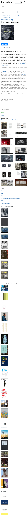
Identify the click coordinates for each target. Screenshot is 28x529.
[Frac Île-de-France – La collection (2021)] (5, 296)
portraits (24, 74)
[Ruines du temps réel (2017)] (5, 221)
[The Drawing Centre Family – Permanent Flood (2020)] (5, 306)
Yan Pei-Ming (7, 20)
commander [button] (5, 44)
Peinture (3, 200)
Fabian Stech (4, 65)
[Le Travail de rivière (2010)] (5, 361)
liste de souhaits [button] (6, 47)
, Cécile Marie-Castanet (8, 119)
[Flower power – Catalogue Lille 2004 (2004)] (5, 462)
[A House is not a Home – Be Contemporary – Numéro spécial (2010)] (5, 372)
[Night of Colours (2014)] (5, 229)
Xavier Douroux (21, 63)
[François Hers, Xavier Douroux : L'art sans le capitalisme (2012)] (5, 511)
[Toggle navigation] (3, 6)
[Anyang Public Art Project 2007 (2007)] (5, 403)
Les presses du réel (6, 15)
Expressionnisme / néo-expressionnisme (10, 198)
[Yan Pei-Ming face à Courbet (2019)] (5, 212)
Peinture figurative (5, 203)
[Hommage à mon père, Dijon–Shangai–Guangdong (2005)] (5, 254)
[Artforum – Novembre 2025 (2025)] (5, 288)
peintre (4, 71)
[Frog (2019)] (5, 316)
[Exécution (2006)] (5, 244)
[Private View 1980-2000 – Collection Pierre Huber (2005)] (5, 434)
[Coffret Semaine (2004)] (5, 445)
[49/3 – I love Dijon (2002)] (5, 472)
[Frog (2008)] (5, 382)
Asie (2, 193)
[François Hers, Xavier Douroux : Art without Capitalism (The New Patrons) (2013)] (5, 498)
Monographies (6, 17)
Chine (2, 195)
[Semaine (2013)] (5, 349)
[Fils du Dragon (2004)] (5, 264)
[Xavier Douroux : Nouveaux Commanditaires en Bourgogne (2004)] (5, 454)
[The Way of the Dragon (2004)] (5, 274)
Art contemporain (17, 15)
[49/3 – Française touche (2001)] (5, 483)
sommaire (3, 115)
